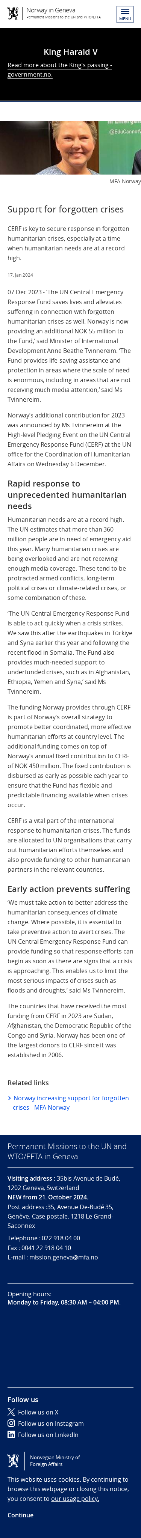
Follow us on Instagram (51, 1423)
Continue (20, 1515)
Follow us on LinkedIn (48, 1435)
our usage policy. (75, 1498)
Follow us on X (38, 1412)
